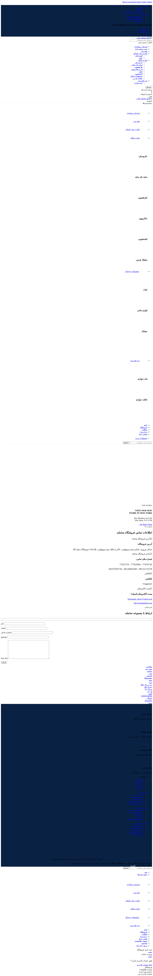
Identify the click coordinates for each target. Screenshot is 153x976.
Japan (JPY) (137, 21)
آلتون (150, 694)
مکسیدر (149, 667)
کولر (140, 72)
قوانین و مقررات (135, 830)
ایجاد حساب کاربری (144, 965)
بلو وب (132, 866)
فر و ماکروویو (136, 69)
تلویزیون (144, 51)
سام (150, 680)
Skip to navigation (129, 2)
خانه (140, 779)
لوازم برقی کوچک (140, 53)
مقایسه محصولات (135, 819)
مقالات (139, 784)
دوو (150, 683)
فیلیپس (149, 676)
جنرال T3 (148, 689)
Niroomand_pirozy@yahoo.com (140, 599)
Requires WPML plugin (133, 12)
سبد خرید (138, 815)
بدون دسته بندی (141, 49)
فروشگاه (138, 781)
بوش (150, 703)
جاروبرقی (138, 63)
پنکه (140, 58)
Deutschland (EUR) (134, 19)
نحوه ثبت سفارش (135, 832)
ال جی (149, 692)
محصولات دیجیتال (135, 804)
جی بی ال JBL (146, 685)
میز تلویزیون (142, 81)
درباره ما (139, 786)
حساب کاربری (141, 808)
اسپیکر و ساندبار (140, 47)
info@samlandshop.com (143, 603)
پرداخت (139, 817)
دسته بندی (143, 792)
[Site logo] (144, 38)
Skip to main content (144, 2)
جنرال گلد (148, 687)
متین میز (148, 669)
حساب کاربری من (135, 810)
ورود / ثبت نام (141, 946)
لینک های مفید (141, 823)
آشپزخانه (138, 56)
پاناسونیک (148, 701)
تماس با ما (138, 788)
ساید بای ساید (137, 65)
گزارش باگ (137, 835)
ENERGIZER (146, 696)
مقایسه (144, 943)
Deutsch (139, 8)
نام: (2, 624)
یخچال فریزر (137, 78)
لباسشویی (138, 74)
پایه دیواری (138, 83)
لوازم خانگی (142, 60)
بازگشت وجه (137, 828)
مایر (150, 673)
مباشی (149, 671)
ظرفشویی (138, 67)
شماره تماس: (6, 632)
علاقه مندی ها (136, 812)
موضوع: (4, 637)
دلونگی (149, 698)
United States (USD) (134, 17)
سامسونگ (148, 678)
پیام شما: (4, 658)
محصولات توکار (136, 76)
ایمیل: (3, 628)
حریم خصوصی (136, 826)
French (139, 10)
